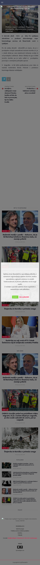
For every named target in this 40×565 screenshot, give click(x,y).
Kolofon (20, 533)
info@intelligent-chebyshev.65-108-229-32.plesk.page (22, 538)
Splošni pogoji (20, 529)
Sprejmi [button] (15, 297)
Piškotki (20, 535)
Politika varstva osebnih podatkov (20, 531)
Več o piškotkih (24, 297)
